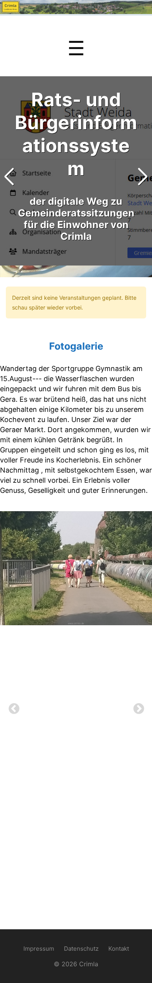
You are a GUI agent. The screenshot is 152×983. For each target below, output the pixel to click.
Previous (12, 706)
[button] (143, 176)
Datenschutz (81, 948)
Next (136, 706)
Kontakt (118, 948)
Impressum (38, 948)
